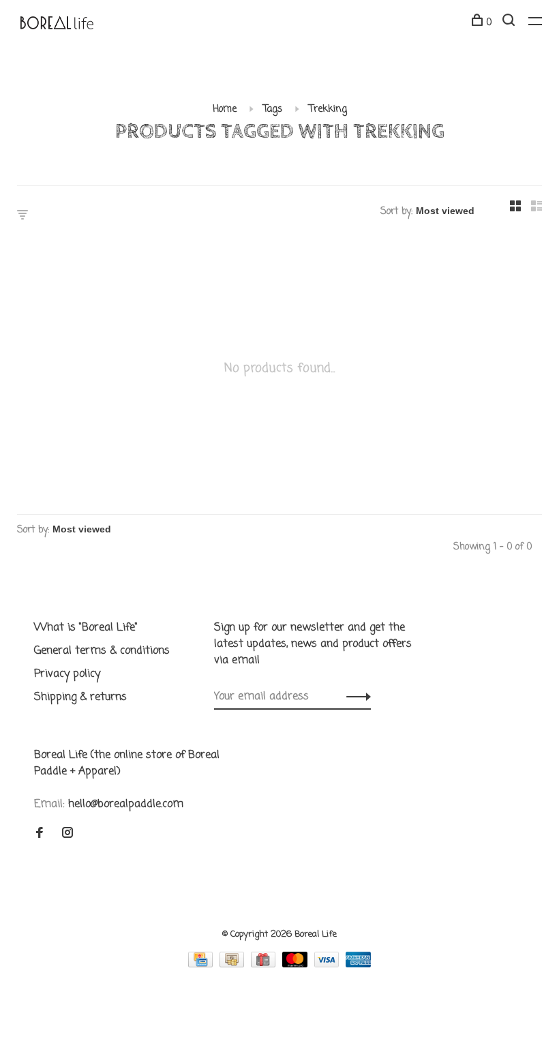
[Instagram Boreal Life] (67, 834)
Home (225, 109)
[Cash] (233, 964)
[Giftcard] (265, 964)
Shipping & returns (80, 697)
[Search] (510, 23)
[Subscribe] (355, 697)
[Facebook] (39, 834)
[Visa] (328, 964)
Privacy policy (67, 674)
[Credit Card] (202, 964)
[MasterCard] (296, 964)
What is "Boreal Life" (86, 628)
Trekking (328, 109)
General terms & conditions (102, 651)
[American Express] (358, 964)
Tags (272, 109)
